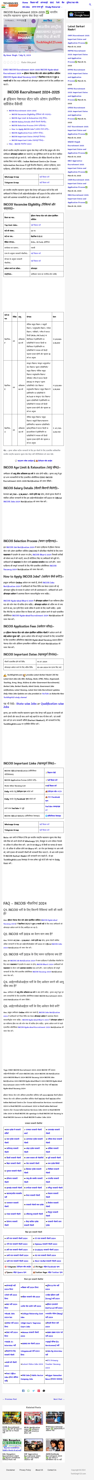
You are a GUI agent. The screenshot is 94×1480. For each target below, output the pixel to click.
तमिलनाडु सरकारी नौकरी (34, 1214)
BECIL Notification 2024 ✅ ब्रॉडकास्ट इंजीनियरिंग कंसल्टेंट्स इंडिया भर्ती (32, 1430)
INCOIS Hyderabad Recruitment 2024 (30, 615)
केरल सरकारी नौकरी (33, 1195)
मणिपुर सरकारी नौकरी (55, 1188)
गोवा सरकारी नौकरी (32, 1163)
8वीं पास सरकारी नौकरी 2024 (17, 1249)
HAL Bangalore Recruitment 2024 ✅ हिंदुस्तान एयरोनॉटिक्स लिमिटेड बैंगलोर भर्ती (11, 1457)
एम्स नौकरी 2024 (34, 1343)
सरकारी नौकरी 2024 (20, 1238)
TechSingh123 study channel (15, 697)
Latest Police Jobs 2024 (32, 1364)
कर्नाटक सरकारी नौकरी (34, 1188)
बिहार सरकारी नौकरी (14, 1163)
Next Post (59, 1399)
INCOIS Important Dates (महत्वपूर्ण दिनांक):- (29, 136)
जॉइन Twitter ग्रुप (55, 1272)
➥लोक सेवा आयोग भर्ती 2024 (31, 1306)
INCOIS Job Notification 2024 (20, 547)
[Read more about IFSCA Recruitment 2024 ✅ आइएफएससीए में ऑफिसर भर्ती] (55, 1417)
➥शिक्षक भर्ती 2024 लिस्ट (30, 1287)
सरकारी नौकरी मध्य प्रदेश (35, 1204)
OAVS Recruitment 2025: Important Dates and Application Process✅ (79, 183)
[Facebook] (23, 1390)
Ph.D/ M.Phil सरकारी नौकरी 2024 (48, 1261)
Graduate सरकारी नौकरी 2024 (46, 1249)
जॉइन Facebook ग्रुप (51, 1266)
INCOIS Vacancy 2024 (42, 972)
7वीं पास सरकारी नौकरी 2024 (16, 1244)
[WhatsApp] (28, 1390)
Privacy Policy (25, 1470)
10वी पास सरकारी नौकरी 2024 (17, 1255)
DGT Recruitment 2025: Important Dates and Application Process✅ (78, 130)
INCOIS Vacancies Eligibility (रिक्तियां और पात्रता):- (32, 114)
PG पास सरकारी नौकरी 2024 (45, 1255)
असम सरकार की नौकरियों (34, 1157)
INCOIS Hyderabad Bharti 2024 (18, 600)
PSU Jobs (26, 1375)
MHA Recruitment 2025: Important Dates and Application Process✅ (78, 199)
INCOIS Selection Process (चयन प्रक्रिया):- (29, 125)
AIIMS (24, 1343)
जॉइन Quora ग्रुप (19, 1272)
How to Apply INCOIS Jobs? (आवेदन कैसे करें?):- (31, 129)
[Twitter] (33, 1390)
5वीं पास (9, 1238)
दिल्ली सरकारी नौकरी (14, 1157)
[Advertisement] (33, 296)
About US (39, 1470)
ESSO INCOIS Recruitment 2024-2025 (21, 69)
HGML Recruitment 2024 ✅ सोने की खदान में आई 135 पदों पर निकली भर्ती (12, 1430)
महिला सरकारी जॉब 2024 (31, 1297)
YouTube (45, 693)
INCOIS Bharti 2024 (42, 554)
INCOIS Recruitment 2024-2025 (22, 110)
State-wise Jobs (26, 703)
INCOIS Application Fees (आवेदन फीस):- (28, 133)
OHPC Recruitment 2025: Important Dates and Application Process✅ (79, 39)
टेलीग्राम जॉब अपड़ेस (45, 461)
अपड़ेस (55, 791)
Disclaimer (10, 1470)
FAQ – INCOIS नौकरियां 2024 (20, 144)
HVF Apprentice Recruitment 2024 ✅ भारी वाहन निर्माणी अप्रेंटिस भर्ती (32, 1457)
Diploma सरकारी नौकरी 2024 (46, 1244)
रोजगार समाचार (56, 1379)
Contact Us (52, 1470)
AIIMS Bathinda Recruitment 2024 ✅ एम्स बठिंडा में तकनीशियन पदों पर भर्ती (54, 1457)
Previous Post (10, 1399)
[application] (61, 7)
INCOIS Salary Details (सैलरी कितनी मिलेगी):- (29, 122)
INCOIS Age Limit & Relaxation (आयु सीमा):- (30, 118)
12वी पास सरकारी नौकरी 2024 (17, 1261)
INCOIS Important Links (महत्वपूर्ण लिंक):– (28, 140)
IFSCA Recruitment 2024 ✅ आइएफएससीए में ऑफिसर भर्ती (55, 1429)
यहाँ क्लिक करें (44, 177)
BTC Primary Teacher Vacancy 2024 (52, 1364)
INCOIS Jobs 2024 (11, 501)
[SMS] (44, 1390)
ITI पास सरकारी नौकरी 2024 (45, 1238)
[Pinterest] (39, 1390)
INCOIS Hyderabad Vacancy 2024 (20, 77)
